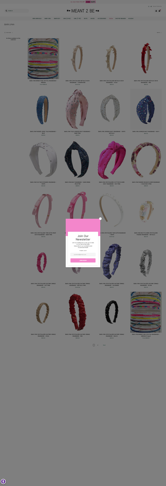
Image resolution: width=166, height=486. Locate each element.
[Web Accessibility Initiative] (3, 481)
